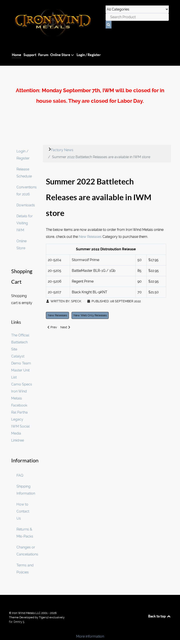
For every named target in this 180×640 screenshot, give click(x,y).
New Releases (90, 237)
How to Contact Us (22, 511)
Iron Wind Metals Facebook (19, 398)
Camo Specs (21, 384)
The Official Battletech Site (20, 342)
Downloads (25, 205)
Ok (5, 629)
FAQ (19, 475)
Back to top (157, 616)
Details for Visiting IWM (24, 223)
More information (90, 636)
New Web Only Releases (90, 315)
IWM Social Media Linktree (20, 433)
